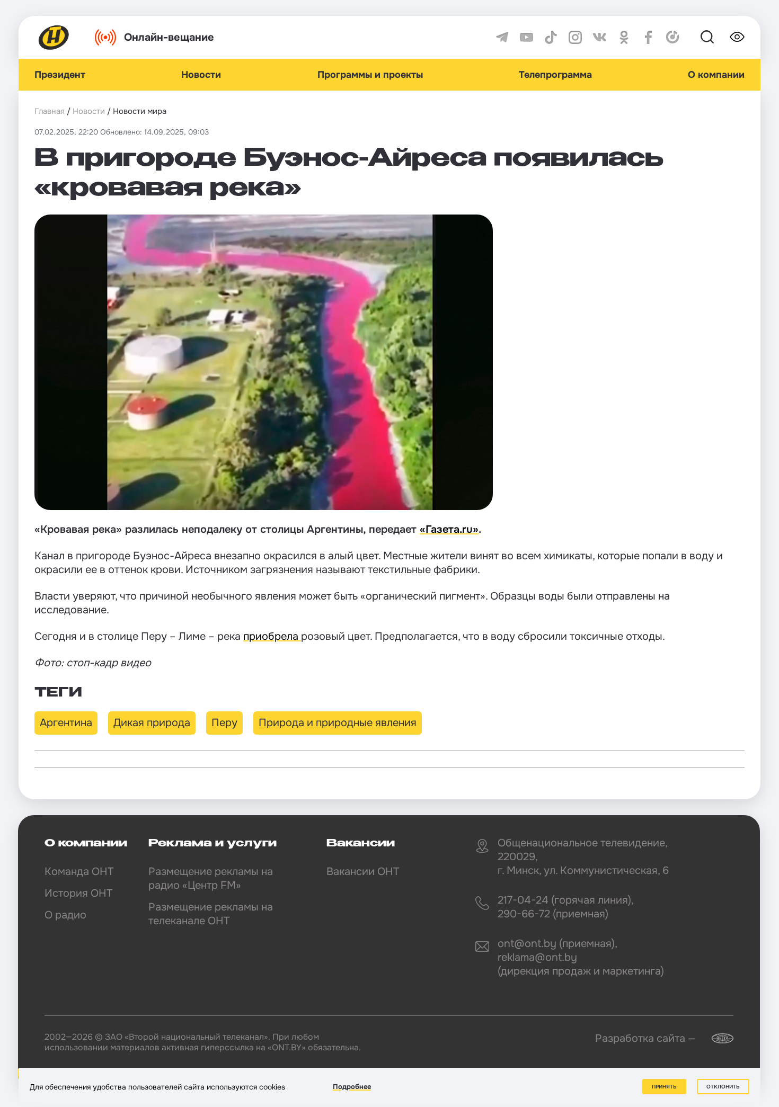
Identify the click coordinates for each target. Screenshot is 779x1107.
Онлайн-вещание (169, 37)
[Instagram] (575, 37)
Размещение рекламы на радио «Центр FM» (210, 878)
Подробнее (352, 1086)
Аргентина (66, 722)
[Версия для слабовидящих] (737, 37)
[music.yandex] (672, 37)
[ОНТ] (54, 37)
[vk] (599, 37)
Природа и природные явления (338, 722)
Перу (224, 722)
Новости (201, 74)
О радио (65, 915)
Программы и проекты (370, 74)
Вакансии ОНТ (362, 871)
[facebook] (648, 37)
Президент (59, 74)
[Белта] (715, 1038)
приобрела (272, 636)
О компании (716, 74)
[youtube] (526, 37)
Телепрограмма (555, 74)
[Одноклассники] (624, 37)
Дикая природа (151, 722)
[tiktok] (550, 37)
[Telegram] (502, 37)
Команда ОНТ (79, 871)
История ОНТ (78, 893)
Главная (49, 111)
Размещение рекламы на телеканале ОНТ (210, 913)
